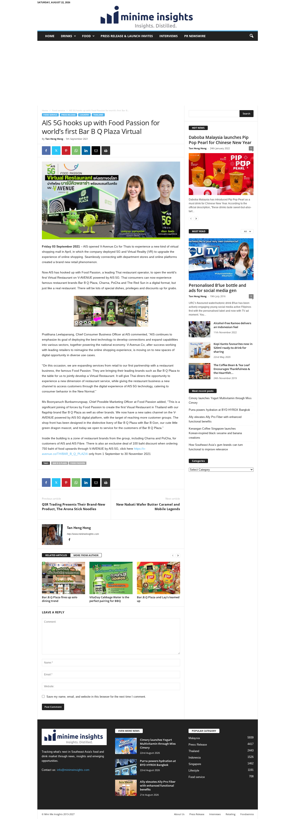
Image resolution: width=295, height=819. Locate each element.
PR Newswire (195, 36)
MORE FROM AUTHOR (85, 555)
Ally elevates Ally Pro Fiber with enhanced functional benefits (215, 419)
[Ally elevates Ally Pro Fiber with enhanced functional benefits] (126, 788)
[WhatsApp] (76, 150)
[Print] (106, 150)
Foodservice (247, 814)
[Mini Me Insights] (147, 17)
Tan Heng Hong (54, 138)
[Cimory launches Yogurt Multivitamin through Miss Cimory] (126, 746)
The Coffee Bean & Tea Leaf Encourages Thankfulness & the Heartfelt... (232, 369)
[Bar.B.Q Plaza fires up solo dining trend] (63, 578)
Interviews (168, 36)
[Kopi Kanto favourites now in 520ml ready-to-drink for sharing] (199, 350)
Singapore (195, 764)
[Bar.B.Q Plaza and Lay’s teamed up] (158, 578)
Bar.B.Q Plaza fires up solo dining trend (59, 599)
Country (84, 114)
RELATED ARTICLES (56, 555)
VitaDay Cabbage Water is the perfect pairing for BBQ (109, 599)
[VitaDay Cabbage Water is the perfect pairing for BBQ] (111, 578)
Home (49, 36)
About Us (179, 814)
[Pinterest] (66, 150)
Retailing (230, 814)
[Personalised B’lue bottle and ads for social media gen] (221, 259)
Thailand (98, 114)
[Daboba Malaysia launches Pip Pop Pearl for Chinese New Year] (221, 174)
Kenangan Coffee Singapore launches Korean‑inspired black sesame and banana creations (215, 433)
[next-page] (178, 555)
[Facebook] (46, 150)
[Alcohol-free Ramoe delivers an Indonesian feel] (199, 329)
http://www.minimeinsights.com (83, 534)
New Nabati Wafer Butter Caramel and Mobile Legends (148, 506)
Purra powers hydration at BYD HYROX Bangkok (219, 409)
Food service (58, 110)
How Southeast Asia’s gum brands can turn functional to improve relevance (216, 447)
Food (86, 36)
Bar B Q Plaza (60, 463)
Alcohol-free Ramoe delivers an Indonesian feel (232, 325)
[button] (251, 36)
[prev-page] (173, 555)
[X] (56, 150)
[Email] (96, 150)
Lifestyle (194, 770)
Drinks (66, 36)
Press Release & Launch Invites (127, 36)
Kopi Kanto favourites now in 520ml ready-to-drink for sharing (233, 348)
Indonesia (195, 757)
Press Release (68, 114)
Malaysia (194, 738)
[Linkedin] (86, 150)
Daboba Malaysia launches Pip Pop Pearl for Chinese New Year (220, 140)
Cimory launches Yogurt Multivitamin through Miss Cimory (220, 400)
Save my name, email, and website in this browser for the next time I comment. (96, 696)
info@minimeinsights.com (73, 769)
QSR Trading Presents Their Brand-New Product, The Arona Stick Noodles (73, 506)
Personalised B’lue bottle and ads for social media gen (217, 288)
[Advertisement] (147, 73)
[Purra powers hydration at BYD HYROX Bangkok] (126, 767)
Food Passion (77, 463)
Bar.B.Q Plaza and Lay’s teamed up (158, 599)
